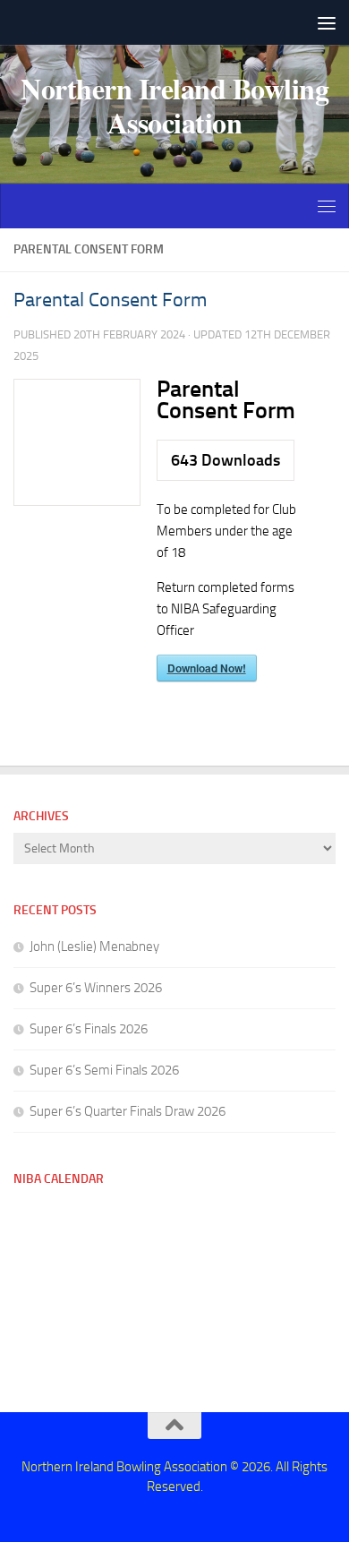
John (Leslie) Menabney (94, 946)
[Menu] (326, 22)
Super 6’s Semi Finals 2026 (104, 1070)
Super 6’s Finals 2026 (89, 1029)
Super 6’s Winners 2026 (96, 988)
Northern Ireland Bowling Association (174, 106)
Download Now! (206, 668)
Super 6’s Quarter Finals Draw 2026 (128, 1111)
